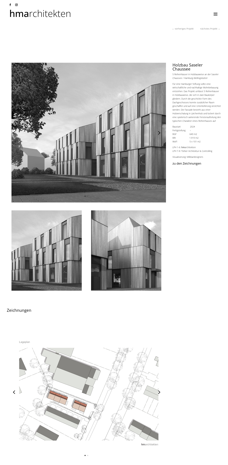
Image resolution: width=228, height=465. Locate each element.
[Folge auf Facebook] (10, 4)
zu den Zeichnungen (186, 163)
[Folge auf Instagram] (16, 4)
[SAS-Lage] (86, 461)
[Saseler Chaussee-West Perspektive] (116, 202)
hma (40, 15)
